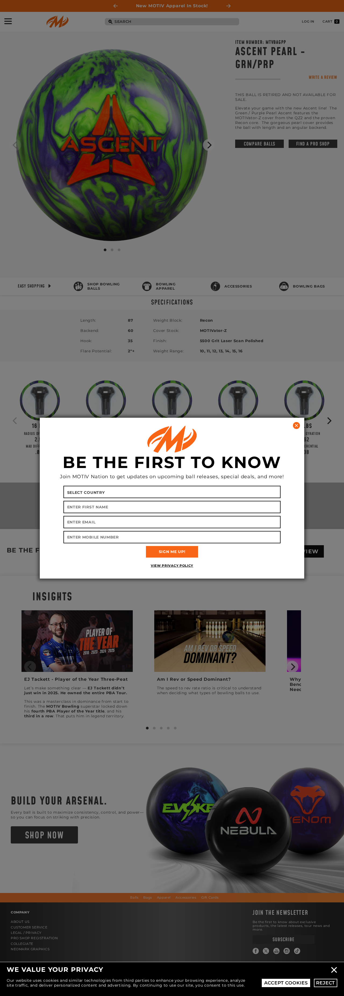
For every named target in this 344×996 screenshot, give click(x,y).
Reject (325, 983)
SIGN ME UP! (172, 551)
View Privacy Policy (172, 565)
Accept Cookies (286, 983)
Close (334, 970)
